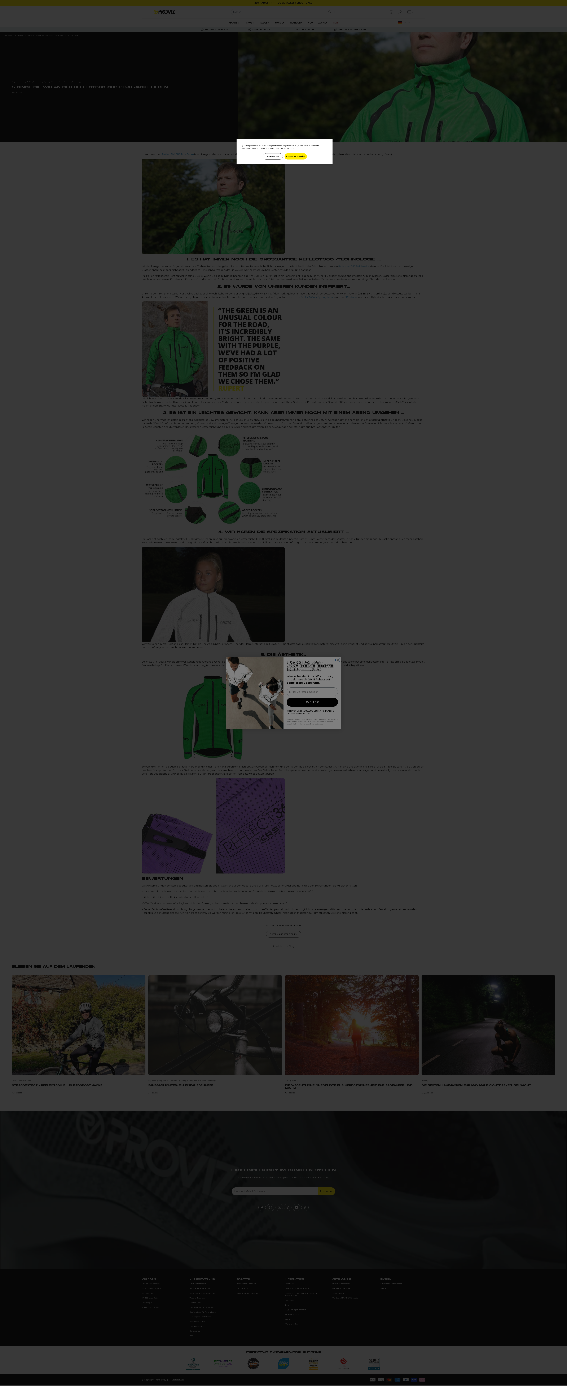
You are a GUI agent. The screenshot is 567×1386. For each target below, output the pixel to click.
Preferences (273, 156)
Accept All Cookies (295, 156)
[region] (285, 151)
